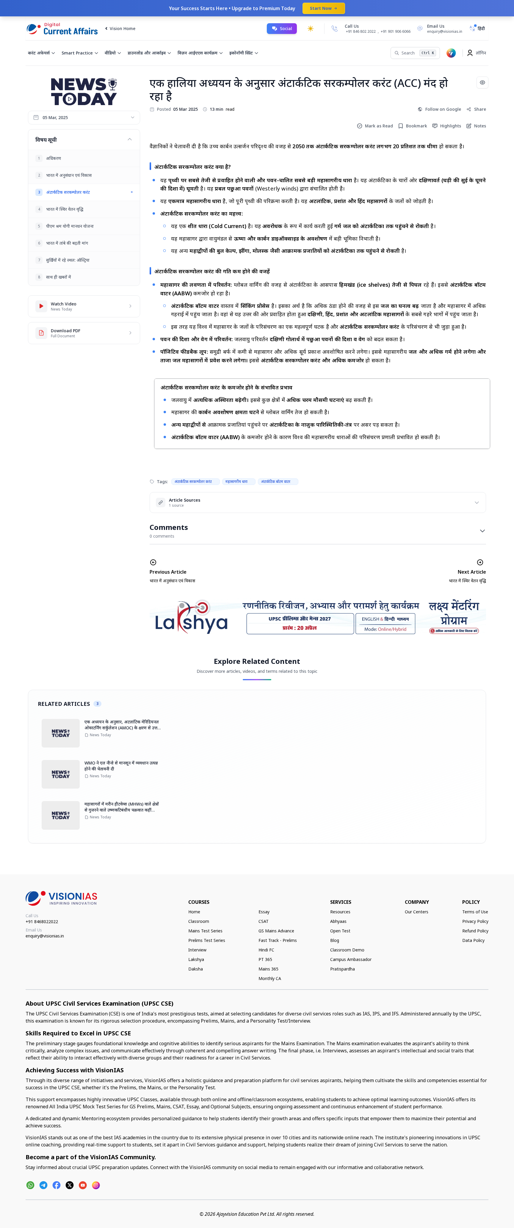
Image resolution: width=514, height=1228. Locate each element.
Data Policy (473, 940)
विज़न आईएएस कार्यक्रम (197, 53)
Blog (334, 940)
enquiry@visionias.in (45, 936)
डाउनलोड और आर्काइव (147, 53)
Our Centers (416, 912)
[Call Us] (334, 28)
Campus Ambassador (351, 959)
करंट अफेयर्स (39, 53)
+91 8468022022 (42, 921)
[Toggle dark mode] (310, 28)
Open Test (340, 931)
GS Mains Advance (276, 931)
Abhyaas (338, 921)
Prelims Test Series (206, 940)
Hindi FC (266, 950)
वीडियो (110, 53)
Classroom (198, 921)
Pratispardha (342, 969)
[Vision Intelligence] (451, 53)
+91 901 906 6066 (395, 31)
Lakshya (196, 959)
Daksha (195, 969)
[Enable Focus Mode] (482, 82)
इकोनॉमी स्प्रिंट (241, 53)
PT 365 (265, 959)
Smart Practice (77, 53)
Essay (263, 912)
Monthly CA (269, 978)
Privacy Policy (475, 921)
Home (194, 912)
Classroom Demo (347, 950)
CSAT (263, 921)
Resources (340, 912)
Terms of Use (475, 912)
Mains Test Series (205, 931)
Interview (197, 950)
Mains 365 (268, 969)
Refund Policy (475, 931)
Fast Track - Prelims (277, 940)
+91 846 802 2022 (361, 31)
